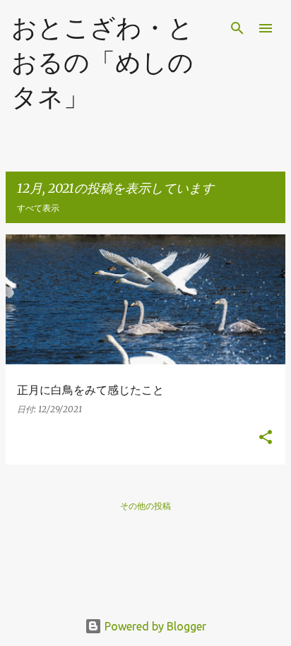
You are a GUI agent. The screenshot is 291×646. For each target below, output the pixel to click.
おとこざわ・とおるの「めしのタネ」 (102, 62)
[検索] (237, 28)
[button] (265, 438)
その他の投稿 (145, 505)
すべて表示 (38, 208)
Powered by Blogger (154, 626)
